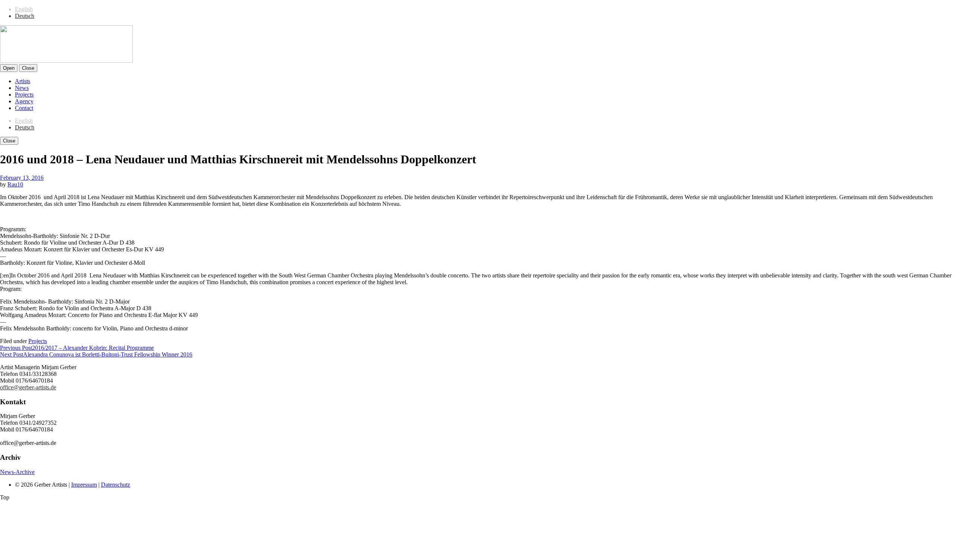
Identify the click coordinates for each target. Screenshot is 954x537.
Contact (24, 108)
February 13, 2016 (22, 178)
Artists (22, 81)
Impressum (84, 484)
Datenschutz (115, 484)
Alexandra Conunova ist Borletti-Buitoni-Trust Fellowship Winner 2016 (96, 354)
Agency (24, 101)
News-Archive (17, 472)
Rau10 (15, 184)
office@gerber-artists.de (28, 387)
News (22, 88)
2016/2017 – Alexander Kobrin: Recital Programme (77, 348)
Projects (24, 94)
